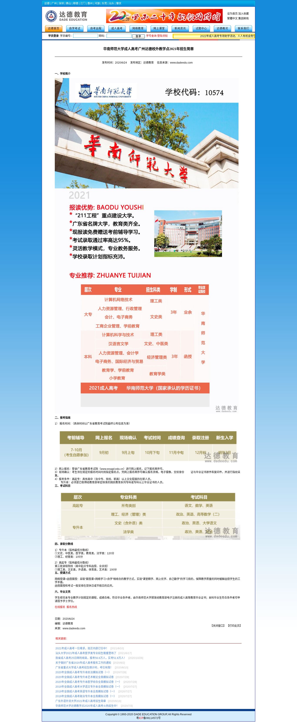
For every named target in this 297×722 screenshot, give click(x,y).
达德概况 (222, 28)
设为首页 (232, 13)
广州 (54, 3)
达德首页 (53, 28)
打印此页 (234, 625)
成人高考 (117, 28)
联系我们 (243, 28)
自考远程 (96, 28)
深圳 (61, 3)
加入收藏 (243, 13)
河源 (97, 3)
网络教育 (138, 28)
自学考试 (74, 28)
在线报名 (60, 607)
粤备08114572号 (148, 718)
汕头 (111, 3)
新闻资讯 (180, 28)
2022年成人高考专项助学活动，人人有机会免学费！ (224, 36)
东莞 (104, 3)
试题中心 (201, 28)
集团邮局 (243, 18)
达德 (47, 3)
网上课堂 (159, 28)
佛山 (68, 3)
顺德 (75, 3)
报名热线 (72, 607)
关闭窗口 (218, 625)
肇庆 (118, 3)
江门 (82, 3)
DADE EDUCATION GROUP (150, 714)
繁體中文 (232, 18)
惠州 (90, 3)
